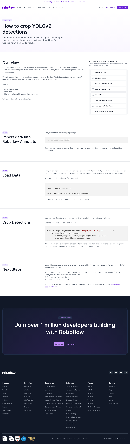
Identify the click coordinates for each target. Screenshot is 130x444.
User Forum (49, 390)
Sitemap (85, 439)
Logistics (69, 410)
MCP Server (49, 414)
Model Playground (51, 410)
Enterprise (5, 414)
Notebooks (27, 386)
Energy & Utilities (71, 400)
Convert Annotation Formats (54, 403)
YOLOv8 (90, 400)
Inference (27, 397)
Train (4, 393)
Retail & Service (71, 420)
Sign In (101, 7)
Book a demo (110, 7)
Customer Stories (72, 386)
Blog (63, 7)
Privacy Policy (78, 439)
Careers (111, 393)
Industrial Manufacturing (74, 407)
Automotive (70, 393)
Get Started (122, 7)
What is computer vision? (53, 397)
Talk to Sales (70, 344)
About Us (112, 386)
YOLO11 (90, 397)
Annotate (5, 397)
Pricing (51, 7)
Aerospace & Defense (73, 390)
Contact (111, 400)
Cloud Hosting (7, 403)
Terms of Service (57, 439)
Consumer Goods (72, 397)
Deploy (4, 386)
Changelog (48, 393)
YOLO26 (90, 393)
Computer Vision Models (53, 407)
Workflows (5, 390)
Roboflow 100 (28, 400)
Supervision (27, 393)
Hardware (27, 407)
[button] (21, 7)
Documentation (50, 386)
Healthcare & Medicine (73, 403)
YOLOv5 (90, 403)
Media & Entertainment (73, 417)
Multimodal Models (93, 407)
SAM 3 (89, 390)
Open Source (28, 403)
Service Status (113, 403)
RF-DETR (90, 386)
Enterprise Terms (67, 439)
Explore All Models (93, 410)
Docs (58, 7)
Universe (5, 400)
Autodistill (27, 390)
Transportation (71, 424)
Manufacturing (71, 414)
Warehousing (70, 427)
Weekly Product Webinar (53, 400)
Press (110, 397)
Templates (27, 410)
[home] (8, 7)
